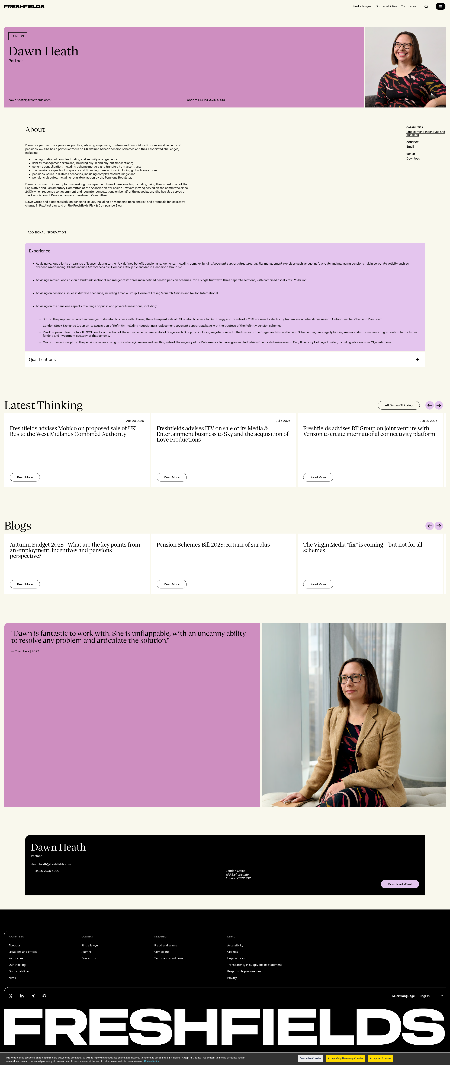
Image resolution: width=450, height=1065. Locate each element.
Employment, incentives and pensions (425, 133)
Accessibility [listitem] (235, 945)
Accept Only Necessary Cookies (345, 1058)
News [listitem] (12, 978)
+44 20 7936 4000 (211, 100)
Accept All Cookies (380, 1058)
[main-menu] (440, 6)
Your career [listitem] (16, 958)
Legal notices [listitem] (236, 958)
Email (410, 146)
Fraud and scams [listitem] (165, 945)
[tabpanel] (225, 450)
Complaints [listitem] (161, 952)
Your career (409, 6)
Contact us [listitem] (89, 958)
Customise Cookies (310, 1058)
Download (413, 158)
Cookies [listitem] (232, 952)
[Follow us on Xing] (33, 996)
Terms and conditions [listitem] (168, 958)
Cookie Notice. (151, 1061)
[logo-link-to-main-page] (24, 7)
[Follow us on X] (11, 996)
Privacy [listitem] (232, 978)
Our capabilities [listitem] (19, 971)
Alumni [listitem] (86, 952)
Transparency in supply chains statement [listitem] (254, 965)
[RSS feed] (44, 996)
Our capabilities (386, 6)
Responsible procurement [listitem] (244, 971)
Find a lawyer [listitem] (90, 945)
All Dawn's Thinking (399, 405)
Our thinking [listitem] (17, 965)
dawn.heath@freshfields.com (29, 100)
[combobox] (432, 996)
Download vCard (400, 884)
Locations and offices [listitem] (23, 952)
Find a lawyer (362, 6)
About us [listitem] (15, 945)
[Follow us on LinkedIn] (22, 996)
